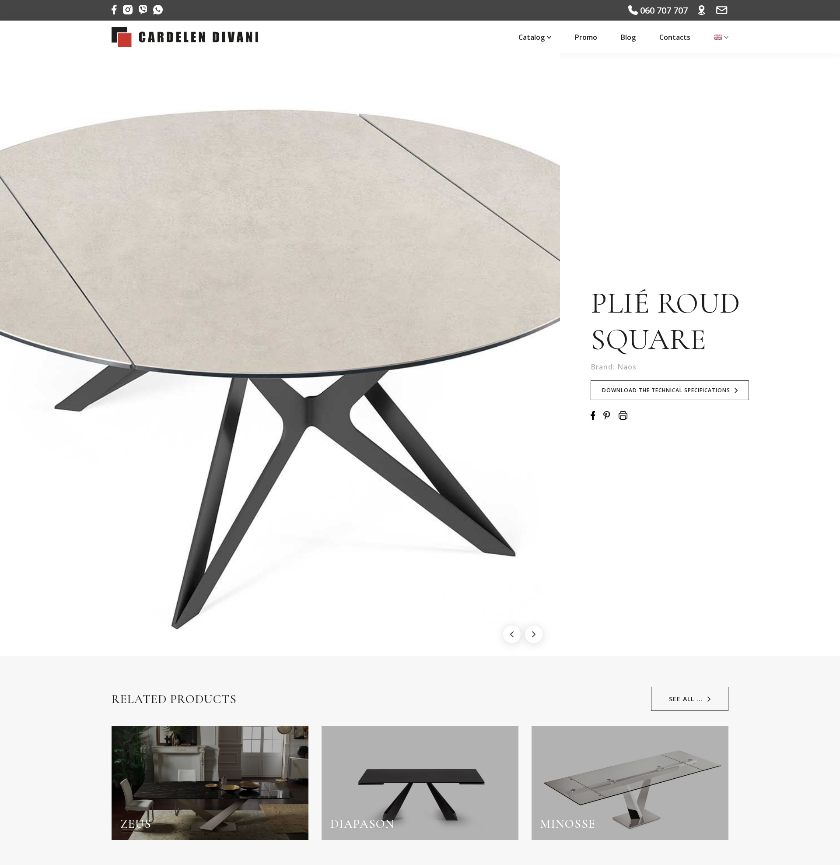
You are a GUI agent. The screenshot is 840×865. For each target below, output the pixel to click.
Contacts (674, 37)
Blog (628, 37)
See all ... (686, 699)
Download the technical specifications (666, 390)
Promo (586, 37)
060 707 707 (663, 10)
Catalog (531, 37)
